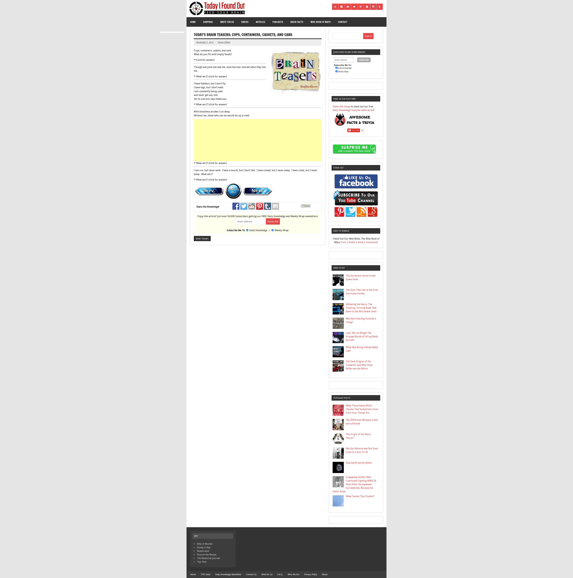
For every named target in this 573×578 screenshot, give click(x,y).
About (325, 574)
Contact (342, 22)
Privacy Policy (310, 574)
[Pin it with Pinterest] (259, 206)
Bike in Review (204, 543)
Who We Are (293, 574)
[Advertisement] (258, 140)
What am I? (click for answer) (211, 76)
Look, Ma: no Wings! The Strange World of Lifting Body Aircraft (362, 336)
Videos (244, 22)
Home (193, 22)
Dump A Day (203, 547)
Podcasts (277, 22)
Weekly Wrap (282, 230)
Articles (260, 22)
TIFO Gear (205, 574)
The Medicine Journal (208, 558)
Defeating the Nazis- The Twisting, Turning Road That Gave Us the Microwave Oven (361, 308)
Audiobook (372, 242)
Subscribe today (341, 106)
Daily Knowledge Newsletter (228, 574)
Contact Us (251, 574)
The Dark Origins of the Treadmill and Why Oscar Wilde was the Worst (359, 365)
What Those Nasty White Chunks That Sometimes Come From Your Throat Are (362, 409)
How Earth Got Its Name (359, 462)
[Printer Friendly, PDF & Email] (306, 207)
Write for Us (227, 22)
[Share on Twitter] (243, 206)
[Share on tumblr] (267, 206)
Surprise (208, 22)
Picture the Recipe (206, 554)
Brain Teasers (202, 238)
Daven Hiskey (224, 42)
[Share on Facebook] (235, 206)
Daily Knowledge (258, 230)
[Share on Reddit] (251, 206)
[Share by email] (275, 206)
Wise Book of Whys (321, 22)
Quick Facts (296, 22)
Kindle (351, 242)
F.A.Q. (280, 574)
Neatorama (203, 551)
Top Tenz (202, 561)
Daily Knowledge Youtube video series (353, 110)
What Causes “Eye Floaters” (360, 496)
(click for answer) (205, 60)
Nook (360, 242)
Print (343, 242)
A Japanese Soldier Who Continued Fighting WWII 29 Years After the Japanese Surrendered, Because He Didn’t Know (354, 484)
